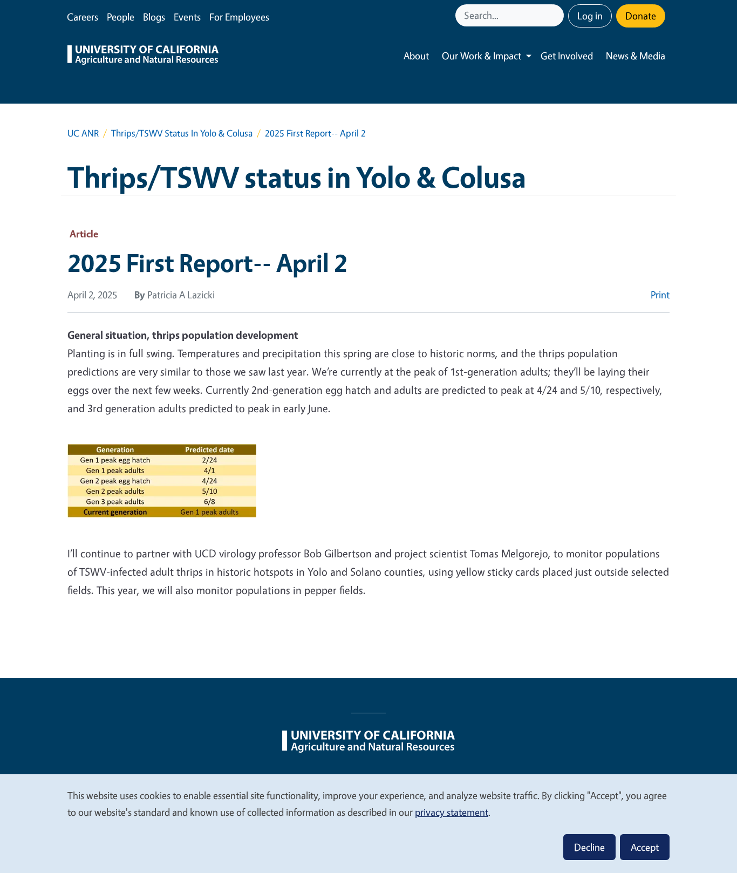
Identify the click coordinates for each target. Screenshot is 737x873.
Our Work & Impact (481, 55)
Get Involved (567, 55)
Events (187, 16)
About (416, 55)
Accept (645, 847)
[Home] (143, 56)
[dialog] (368, 823)
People (120, 16)
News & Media (635, 55)
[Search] (557, 15)
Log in (590, 15)
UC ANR (83, 133)
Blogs (154, 16)
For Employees (239, 16)
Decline (589, 847)
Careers (82, 16)
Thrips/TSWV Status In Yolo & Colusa (182, 133)
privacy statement (451, 812)
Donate (640, 15)
